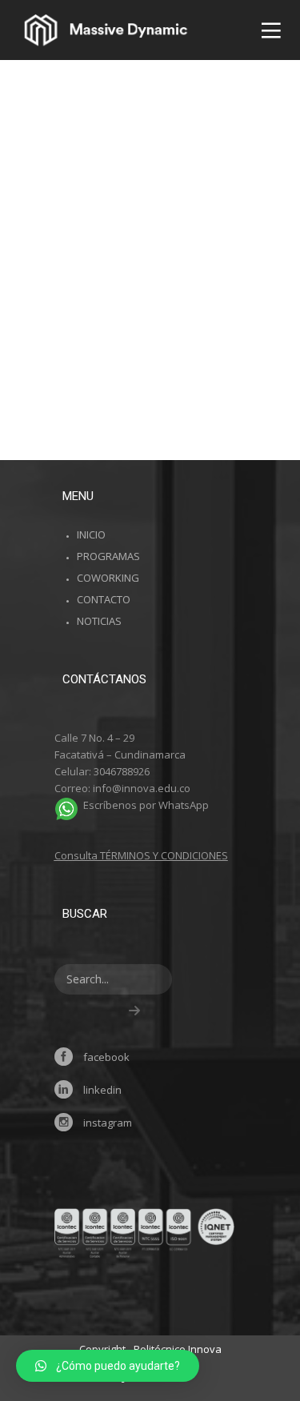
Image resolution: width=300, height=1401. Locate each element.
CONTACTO (103, 599)
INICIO (91, 534)
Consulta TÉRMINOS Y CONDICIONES (141, 855)
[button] (107, 1366)
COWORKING (108, 577)
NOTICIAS (99, 621)
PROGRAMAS (108, 556)
